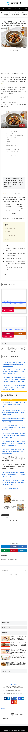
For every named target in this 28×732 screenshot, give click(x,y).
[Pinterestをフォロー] (12, 702)
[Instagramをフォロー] (19, 698)
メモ (8, 143)
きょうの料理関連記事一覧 (12, 151)
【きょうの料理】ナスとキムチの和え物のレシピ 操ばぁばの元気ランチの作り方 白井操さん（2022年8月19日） (14, 135)
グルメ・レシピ (5, 514)
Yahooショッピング (8, 310)
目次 (12, 131)
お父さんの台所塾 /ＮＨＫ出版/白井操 (14, 329)
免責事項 (3, 709)
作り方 (8, 141)
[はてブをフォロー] (15, 698)
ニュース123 (14, 684)
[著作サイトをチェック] (5, 698)
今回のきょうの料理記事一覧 (13, 149)
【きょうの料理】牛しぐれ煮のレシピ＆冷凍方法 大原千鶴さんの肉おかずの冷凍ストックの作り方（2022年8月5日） (13, 482)
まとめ (7, 147)
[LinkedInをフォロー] (22, 698)
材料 (8, 139)
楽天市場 (8, 308)
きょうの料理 (5, 517)
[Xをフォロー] (8, 698)
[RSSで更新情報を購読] (15, 702)
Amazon (20, 308)
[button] (25, 570)
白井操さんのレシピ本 (11, 145)
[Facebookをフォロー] (12, 698)
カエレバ (16, 305)
